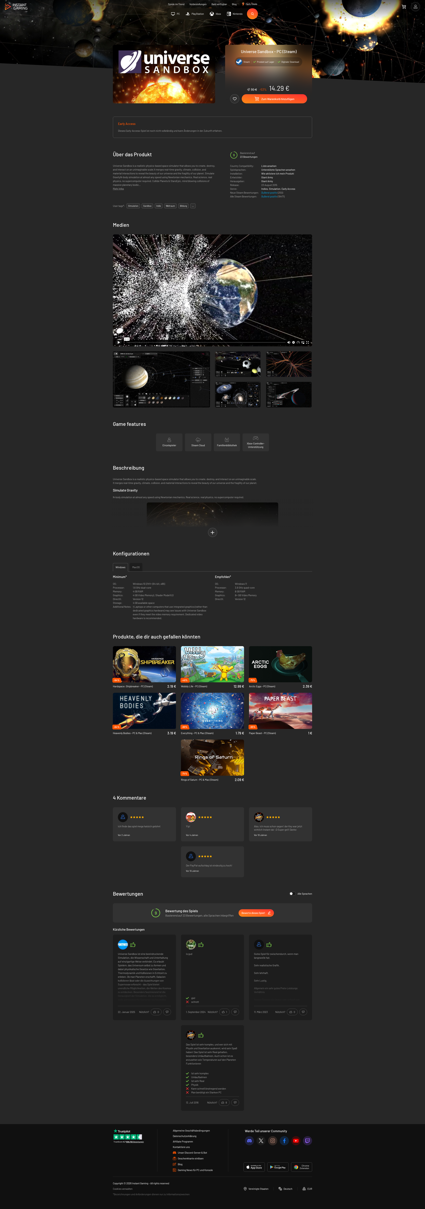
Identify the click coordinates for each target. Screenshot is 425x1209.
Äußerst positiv (269, 192)
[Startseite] (16, 7)
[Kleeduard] (123, 945)
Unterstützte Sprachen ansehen (278, 169)
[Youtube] (295, 1140)
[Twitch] (307, 1140)
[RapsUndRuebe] (191, 817)
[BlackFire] (259, 817)
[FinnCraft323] (259, 945)
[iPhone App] (254, 1167)
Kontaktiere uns (181, 1146)
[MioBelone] (191, 856)
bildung (183, 206)
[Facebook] (284, 1140)
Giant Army (267, 177)
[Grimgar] (123, 817)
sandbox (147, 206)
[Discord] (249, 1140)
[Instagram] (272, 1140)
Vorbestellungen (198, 4)
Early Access (288, 188)
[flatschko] (191, 945)
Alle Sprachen (305, 893)
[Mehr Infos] (144, 977)
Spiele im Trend (176, 4)
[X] (261, 1140)
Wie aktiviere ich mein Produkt (277, 173)
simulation (133, 206)
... (193, 206)
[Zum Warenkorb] (404, 6)
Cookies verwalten (122, 1188)
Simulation (274, 188)
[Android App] (278, 1167)
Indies (264, 188)
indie (158, 206)
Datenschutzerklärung (184, 1136)
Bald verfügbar (219, 4)
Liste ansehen (268, 165)
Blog (234, 4)
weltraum (170, 206)
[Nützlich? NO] (167, 1012)
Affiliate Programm (183, 1141)
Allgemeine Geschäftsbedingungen (191, 1130)
